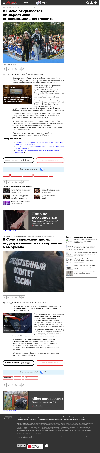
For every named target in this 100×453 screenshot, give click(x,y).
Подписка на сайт (22, 419)
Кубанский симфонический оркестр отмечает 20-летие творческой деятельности (19, 197)
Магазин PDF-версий (57, 417)
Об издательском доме (24, 417)
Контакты (33, 419)
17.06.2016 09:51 (7, 8)
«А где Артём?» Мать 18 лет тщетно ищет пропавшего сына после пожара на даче (85, 260)
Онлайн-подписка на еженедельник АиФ (78, 417)
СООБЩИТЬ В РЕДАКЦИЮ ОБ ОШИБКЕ (74, 419)
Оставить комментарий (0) (50, 160)
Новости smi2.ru (9, 230)
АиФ (14, 64)
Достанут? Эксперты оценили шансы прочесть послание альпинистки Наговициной (85, 254)
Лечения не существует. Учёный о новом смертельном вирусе (84, 272)
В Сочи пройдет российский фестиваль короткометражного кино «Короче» (51, 190)
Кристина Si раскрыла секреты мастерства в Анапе (20, 202)
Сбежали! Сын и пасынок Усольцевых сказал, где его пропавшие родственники (85, 241)
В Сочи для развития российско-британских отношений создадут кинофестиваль (21, 190)
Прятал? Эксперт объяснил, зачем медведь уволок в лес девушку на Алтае (84, 267)
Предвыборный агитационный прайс (50, 419)
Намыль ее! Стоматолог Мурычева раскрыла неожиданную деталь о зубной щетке (84, 247)
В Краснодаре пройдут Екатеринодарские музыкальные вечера (52, 197)
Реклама (46, 417)
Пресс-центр (37, 417)
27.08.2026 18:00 (7, 236)
